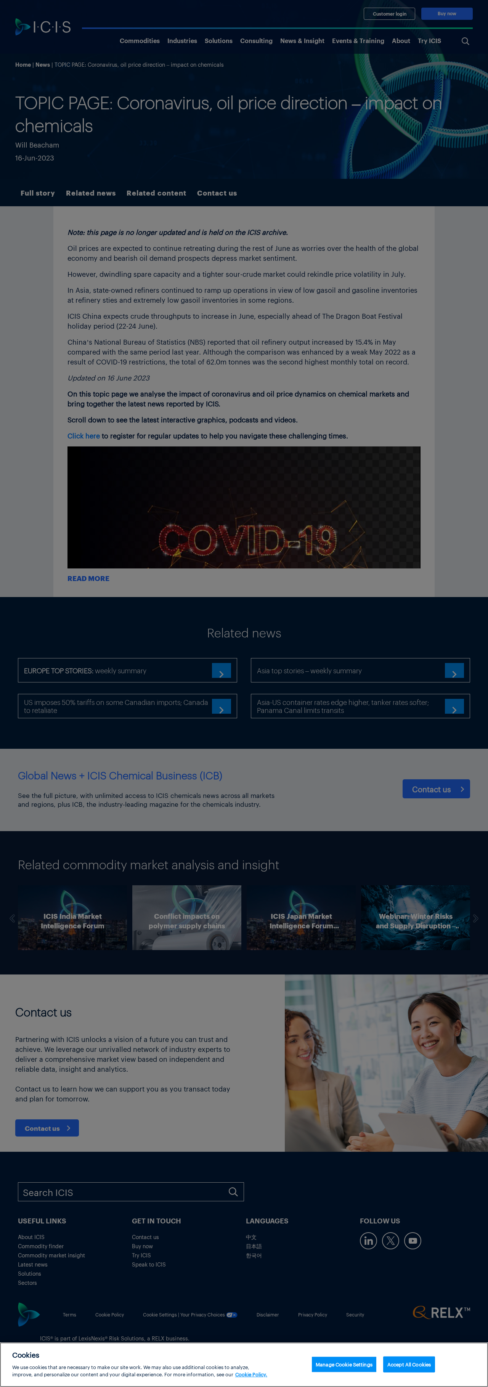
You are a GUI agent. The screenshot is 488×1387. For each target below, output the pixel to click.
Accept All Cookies (409, 1364)
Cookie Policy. (251, 1374)
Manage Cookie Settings (344, 1364)
